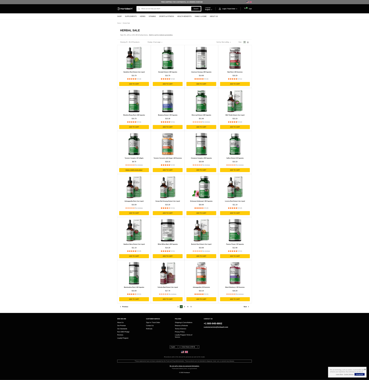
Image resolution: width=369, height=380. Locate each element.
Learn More (339, 374)
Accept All (359, 374)
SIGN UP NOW (184, 203)
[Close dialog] (203, 167)
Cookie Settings (349, 374)
